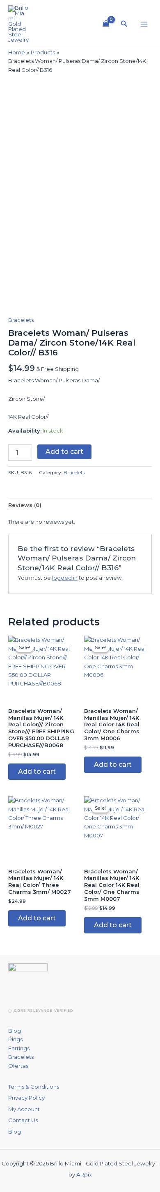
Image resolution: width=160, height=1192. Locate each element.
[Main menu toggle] (144, 23)
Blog (14, 1030)
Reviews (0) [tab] (24, 505)
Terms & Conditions (33, 1086)
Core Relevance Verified (43, 1010)
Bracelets (21, 320)
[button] (124, 24)
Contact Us (23, 1120)
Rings (15, 1039)
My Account (24, 1109)
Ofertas (18, 1066)
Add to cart (64, 451)
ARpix (84, 1174)
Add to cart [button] (37, 771)
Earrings (19, 1048)
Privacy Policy (26, 1097)
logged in (65, 577)
